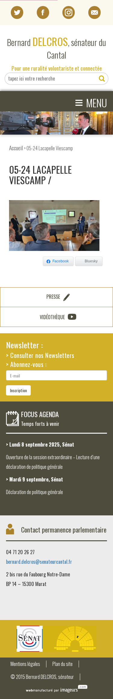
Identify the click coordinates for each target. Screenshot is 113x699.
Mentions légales (25, 664)
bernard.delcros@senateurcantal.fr (39, 561)
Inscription (18, 390)
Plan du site (62, 664)
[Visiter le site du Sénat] (56, 639)
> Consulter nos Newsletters (40, 355)
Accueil (16, 147)
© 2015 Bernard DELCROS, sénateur (42, 676)
